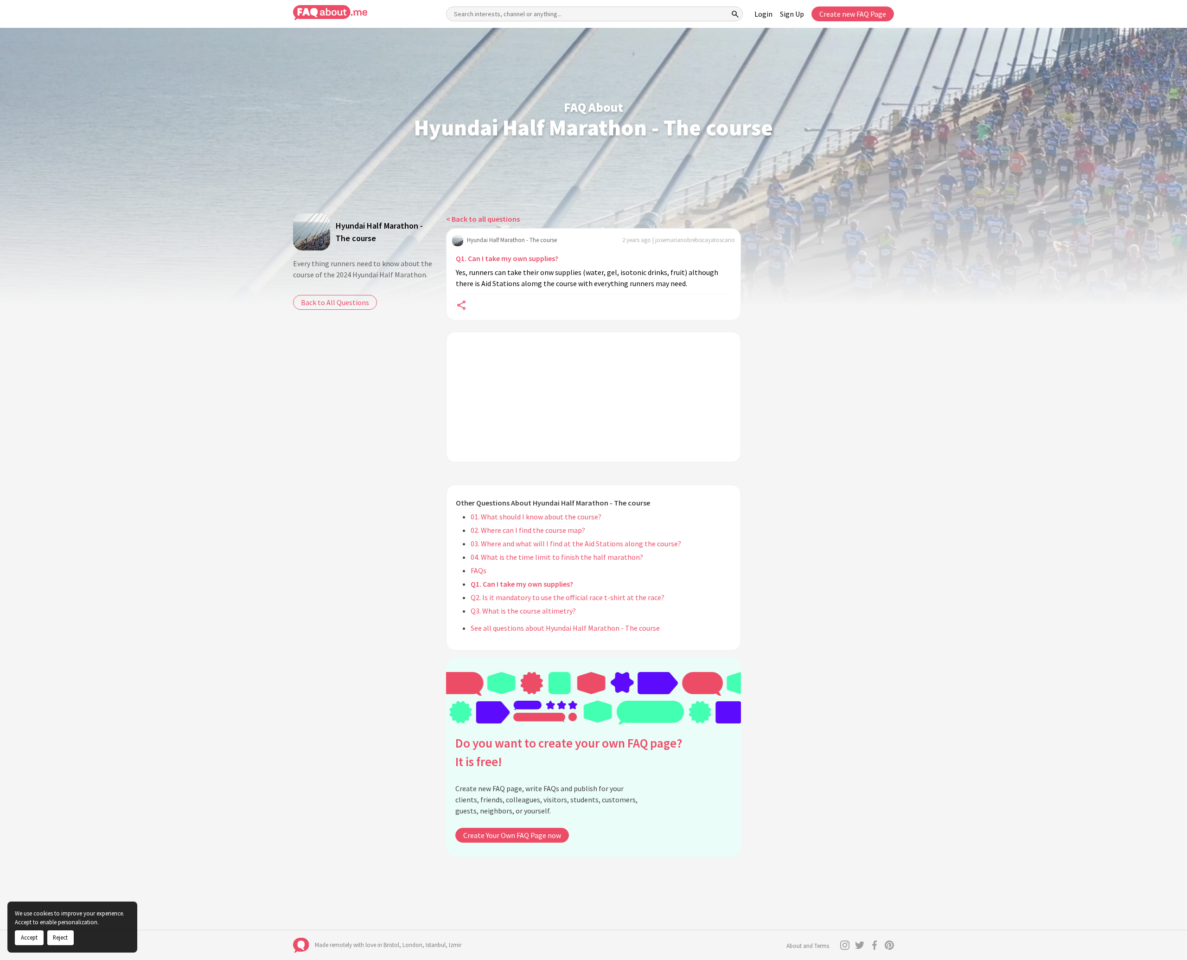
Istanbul (436, 945)
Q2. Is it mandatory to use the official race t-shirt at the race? (567, 597)
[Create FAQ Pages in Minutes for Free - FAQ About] (330, 12)
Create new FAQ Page (852, 14)
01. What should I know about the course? (536, 516)
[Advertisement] (593, 397)
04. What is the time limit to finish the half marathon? (557, 557)
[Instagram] (844, 945)
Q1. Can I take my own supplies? (507, 258)
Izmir (455, 945)
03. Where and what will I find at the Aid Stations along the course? (576, 543)
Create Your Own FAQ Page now (512, 835)
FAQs (478, 570)
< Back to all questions (483, 219)
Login (763, 14)
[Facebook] (874, 945)
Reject (60, 937)
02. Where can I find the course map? (528, 530)
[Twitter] (859, 945)
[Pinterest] (889, 945)
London (412, 945)
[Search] (735, 13)
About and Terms (807, 946)
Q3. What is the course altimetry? (523, 610)
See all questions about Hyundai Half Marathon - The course (565, 628)
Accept (29, 937)
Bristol (391, 945)
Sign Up (792, 14)
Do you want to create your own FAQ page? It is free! (568, 752)
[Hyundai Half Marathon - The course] (311, 231)
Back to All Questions (335, 302)
